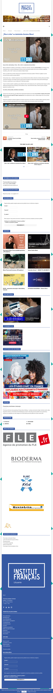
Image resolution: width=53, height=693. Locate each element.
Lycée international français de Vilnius (10, 539)
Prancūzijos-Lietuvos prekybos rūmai (10, 546)
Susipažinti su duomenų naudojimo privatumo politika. (31, 218)
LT (5, 595)
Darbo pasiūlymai (6, 646)
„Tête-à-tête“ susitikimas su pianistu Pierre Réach (14, 163)
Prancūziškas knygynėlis (8, 542)
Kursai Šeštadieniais (7, 619)
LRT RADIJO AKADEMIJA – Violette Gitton (38, 288)
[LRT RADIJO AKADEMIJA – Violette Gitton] (39, 279)
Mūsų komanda (6, 644)
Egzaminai (5, 630)
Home (4, 30)
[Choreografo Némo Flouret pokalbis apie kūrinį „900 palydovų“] (14, 241)
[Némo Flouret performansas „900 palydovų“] (14, 261)
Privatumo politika (6, 649)
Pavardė (6, 210)
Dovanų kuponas (6, 632)
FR (3, 595)
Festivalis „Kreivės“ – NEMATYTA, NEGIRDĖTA (39, 270)
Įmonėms (5, 625)
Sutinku (24, 691)
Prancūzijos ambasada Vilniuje (9, 538)
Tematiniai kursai (6, 622)
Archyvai (10, 30)
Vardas (6, 205)
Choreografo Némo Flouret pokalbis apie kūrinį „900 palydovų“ (14, 251)
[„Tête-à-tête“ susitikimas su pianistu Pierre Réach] (15, 154)
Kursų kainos (5, 633)
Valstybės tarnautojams (8, 627)
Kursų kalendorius (6, 615)
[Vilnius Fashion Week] (39, 241)
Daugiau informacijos (31, 691)
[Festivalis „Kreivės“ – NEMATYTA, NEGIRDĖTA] (39, 261)
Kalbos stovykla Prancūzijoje (9, 628)
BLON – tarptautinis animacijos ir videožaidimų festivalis (14, 289)
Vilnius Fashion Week (33, 250)
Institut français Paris (7, 544)
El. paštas (6, 214)
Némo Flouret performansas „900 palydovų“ (13, 270)
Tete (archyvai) (17, 30)
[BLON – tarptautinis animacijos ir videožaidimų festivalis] (14, 279)
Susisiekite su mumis (7, 642)
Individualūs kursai (6, 623)
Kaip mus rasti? (6, 641)
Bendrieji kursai (6, 617)
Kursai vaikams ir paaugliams (9, 620)
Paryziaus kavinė (6, 541)
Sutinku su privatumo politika (11, 222)
